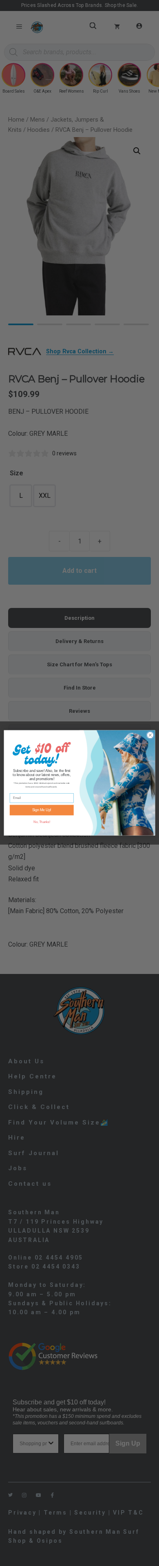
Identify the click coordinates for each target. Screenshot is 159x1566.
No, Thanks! (41, 822)
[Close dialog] (150, 735)
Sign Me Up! (41, 810)
